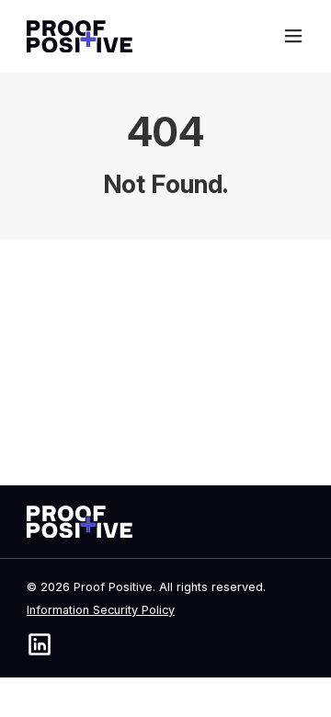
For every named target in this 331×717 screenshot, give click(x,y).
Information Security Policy (101, 610)
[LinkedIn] (39, 644)
